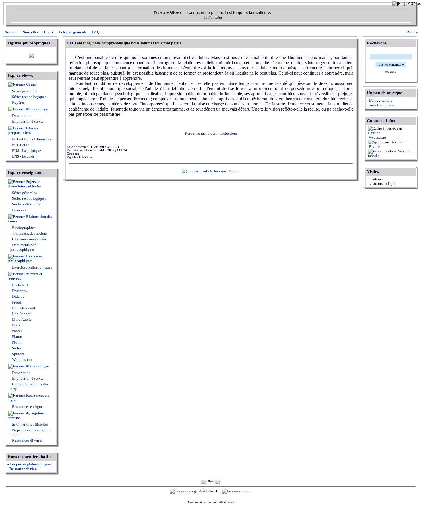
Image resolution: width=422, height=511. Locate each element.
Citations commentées (29, 239)
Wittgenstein (21, 359)
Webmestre (377, 137)
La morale (19, 210)
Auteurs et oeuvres (25, 276)
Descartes (19, 291)
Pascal (16, 331)
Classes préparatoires (23, 130)
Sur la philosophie (26, 204)
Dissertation (21, 115)
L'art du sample (380, 100)
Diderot (17, 296)
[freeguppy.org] (183, 491)
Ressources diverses (27, 440)
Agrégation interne (26, 415)
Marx (15, 325)
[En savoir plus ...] (237, 491)
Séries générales (24, 91)
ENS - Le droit (22, 156)
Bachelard (19, 285)
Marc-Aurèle (21, 319)
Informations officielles (29, 424)
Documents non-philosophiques (24, 247)
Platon (16, 336)
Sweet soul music (382, 105)
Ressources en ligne (28, 397)
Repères (18, 102)
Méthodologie (37, 109)
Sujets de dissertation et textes (24, 183)
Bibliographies (23, 228)
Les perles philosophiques (30, 464)
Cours (31, 84)
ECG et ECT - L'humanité (31, 139)
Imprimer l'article (226, 171)
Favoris (374, 146)
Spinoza (18, 354)
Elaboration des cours (30, 218)
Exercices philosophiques (25, 258)
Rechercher (391, 71)
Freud (16, 302)
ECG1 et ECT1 (23, 145)
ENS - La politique (26, 150)
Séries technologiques (29, 97)
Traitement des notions (30, 233)
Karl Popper (20, 314)
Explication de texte (28, 121)
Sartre (16, 348)
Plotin (16, 342)
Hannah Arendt (23, 308)
